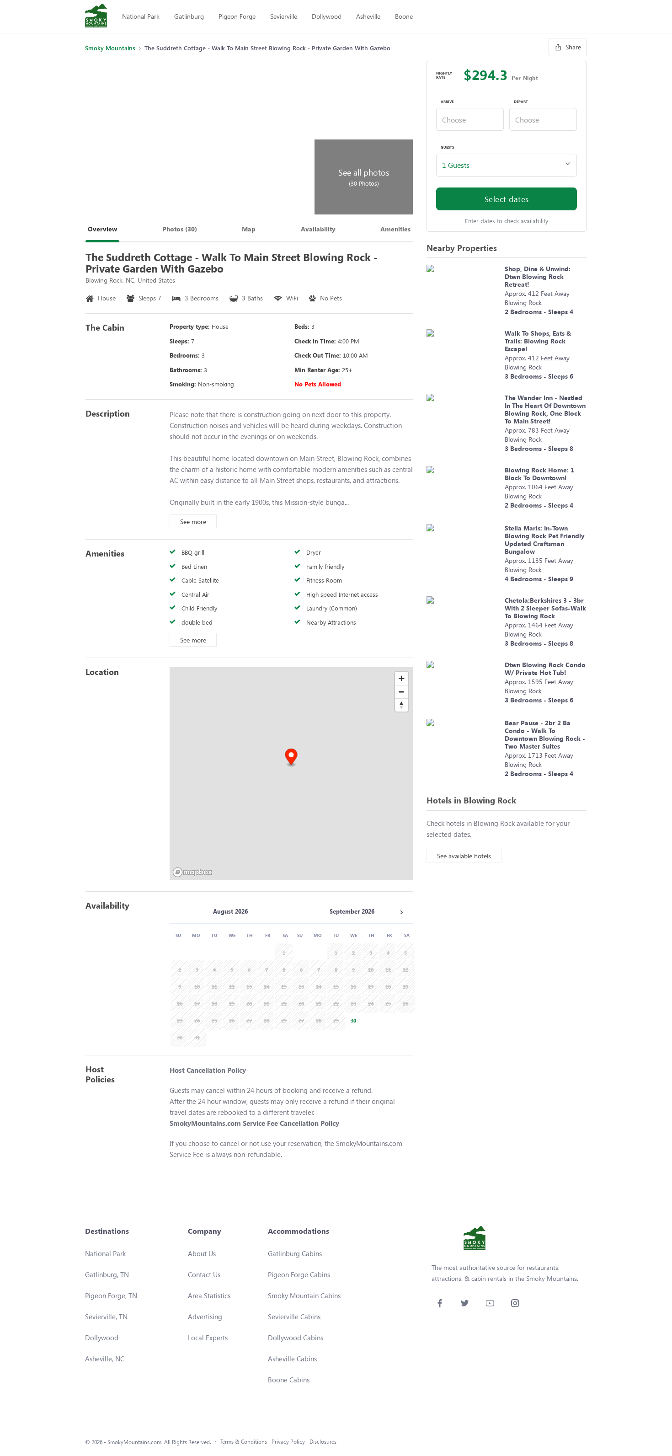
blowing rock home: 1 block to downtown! (539, 474)
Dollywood (326, 16)
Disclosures (322, 1441)
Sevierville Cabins (294, 1316)
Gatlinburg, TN (107, 1274)
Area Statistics (209, 1295)
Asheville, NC (104, 1358)
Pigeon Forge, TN (111, 1295)
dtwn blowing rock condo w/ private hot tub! (545, 668)
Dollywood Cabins (295, 1337)
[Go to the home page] (96, 16)
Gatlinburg (189, 16)
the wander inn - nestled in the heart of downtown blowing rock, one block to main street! (545, 409)
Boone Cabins (288, 1379)
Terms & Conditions (243, 1441)
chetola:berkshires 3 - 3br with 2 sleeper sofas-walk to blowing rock (545, 608)
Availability (318, 229)
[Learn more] (463, 292)
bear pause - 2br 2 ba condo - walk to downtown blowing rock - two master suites (545, 734)
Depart (521, 101)
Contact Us (204, 1274)
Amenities (395, 229)
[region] (291, 773)
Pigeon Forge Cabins (299, 1274)
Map (249, 229)
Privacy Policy (288, 1441)
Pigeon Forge (237, 16)
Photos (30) (179, 229)
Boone (404, 16)
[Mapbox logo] (192, 872)
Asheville (368, 16)
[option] (352, 1019)
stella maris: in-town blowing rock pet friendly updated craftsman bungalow (545, 539)
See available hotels (464, 855)
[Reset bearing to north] (401, 705)
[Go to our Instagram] (515, 1303)
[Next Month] (401, 912)
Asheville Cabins (292, 1358)
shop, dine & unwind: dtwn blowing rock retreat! (538, 276)
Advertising (205, 1316)
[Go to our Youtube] (490, 1303)
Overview (102, 229)
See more (193, 521)
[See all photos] (198, 137)
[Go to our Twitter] (465, 1303)
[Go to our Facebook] (440, 1303)
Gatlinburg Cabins (295, 1253)
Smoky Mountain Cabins (304, 1295)
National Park (141, 16)
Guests (447, 147)
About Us (202, 1253)
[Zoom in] (401, 678)
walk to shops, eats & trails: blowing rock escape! (538, 341)
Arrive (447, 101)
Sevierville (283, 16)
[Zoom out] (401, 691)
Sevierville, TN (106, 1316)
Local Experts (208, 1337)
